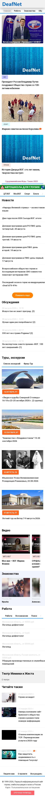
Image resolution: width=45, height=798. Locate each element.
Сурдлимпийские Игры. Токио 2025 (21, 181)
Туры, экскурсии (13, 357)
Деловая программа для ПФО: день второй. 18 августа (20, 249)
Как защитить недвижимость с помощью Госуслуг (28, 757)
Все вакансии (21, 616)
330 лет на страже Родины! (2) (17, 333)
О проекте (22, 774)
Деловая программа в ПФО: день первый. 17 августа (23, 259)
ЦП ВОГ (6, 194)
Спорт (27, 194)
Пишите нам (9, 774)
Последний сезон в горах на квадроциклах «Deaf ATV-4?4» (23, 284)
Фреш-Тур (28, 364)
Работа (17, 11)
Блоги (36, 194)
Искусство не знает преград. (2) (18, 311)
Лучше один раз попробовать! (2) (18, 322)
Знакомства (29, 11)
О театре (5, 679)
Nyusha (5, 602)
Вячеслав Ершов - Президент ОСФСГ (22, 42)
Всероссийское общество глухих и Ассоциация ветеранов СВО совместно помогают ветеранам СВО (22, 271)
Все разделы (36, 774)
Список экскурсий (11, 364)
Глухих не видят (26, 697)
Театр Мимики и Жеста (18, 673)
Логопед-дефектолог (13, 625)
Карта (7, 787)
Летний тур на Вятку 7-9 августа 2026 (21, 518)
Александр (37, 602)
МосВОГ (17, 194)
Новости (8, 200)
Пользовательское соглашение (25, 787)
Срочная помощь (22, 793)
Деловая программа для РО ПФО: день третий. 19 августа (21, 238)
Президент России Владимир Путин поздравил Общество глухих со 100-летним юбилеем (20, 85)
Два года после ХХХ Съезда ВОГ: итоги (21, 218)
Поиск (34, 616)
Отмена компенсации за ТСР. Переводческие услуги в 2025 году (30, 737)
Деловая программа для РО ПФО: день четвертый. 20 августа (21, 227)
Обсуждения (10, 302)
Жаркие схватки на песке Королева (20, 129)
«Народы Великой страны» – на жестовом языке (23, 209)
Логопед (6, 647)
